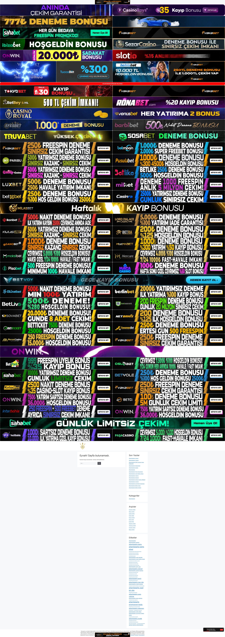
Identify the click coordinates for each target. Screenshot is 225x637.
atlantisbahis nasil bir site (136, 589)
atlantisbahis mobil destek (136, 584)
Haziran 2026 (132, 509)
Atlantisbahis (132, 469)
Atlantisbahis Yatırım (134, 475)
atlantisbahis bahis (135, 544)
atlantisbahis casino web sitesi (133, 563)
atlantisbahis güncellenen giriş (133, 572)
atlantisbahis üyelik (135, 618)
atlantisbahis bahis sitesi (136, 548)
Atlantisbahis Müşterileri (134, 465)
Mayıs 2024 (131, 529)
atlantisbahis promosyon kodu (135, 603)
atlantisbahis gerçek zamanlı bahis (134, 565)
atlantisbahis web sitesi (135, 611)
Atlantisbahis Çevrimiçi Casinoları (136, 483)
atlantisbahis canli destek (135, 557)
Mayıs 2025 (131, 511)
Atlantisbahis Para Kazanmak (136, 471)
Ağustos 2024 (132, 523)
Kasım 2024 (132, 517)
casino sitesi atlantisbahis (141, 623)
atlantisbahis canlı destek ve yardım (134, 560)
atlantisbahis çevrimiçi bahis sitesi (136, 614)
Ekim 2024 (131, 519)
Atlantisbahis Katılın (133, 467)
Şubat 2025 (131, 513)
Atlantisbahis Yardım (134, 460)
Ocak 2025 (131, 515)
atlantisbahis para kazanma (133, 592)
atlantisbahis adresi (134, 542)
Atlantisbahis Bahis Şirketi (135, 487)
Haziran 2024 (132, 527)
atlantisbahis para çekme (135, 598)
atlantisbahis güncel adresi (136, 570)
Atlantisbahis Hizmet (134, 481)
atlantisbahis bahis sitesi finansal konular (135, 551)
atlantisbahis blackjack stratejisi (134, 554)
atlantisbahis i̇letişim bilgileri (133, 576)
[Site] (56, 148)
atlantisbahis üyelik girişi (132, 620)
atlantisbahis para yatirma (135, 595)
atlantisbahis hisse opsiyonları (133, 575)
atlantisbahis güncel (135, 569)
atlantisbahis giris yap (135, 566)
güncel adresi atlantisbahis (136, 625)
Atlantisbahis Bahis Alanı (135, 485)
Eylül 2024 (131, 521)
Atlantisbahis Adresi (133, 458)
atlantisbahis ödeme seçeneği (133, 616)
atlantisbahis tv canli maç (138, 610)
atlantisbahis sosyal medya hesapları (134, 606)
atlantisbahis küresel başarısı (133, 580)
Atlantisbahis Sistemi (134, 477)
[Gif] (112, 208)
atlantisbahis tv (131, 610)
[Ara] (99, 463)
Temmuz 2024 (132, 525)
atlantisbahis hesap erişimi (133, 573)
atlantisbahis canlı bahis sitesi (137, 559)
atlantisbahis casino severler (133, 562)
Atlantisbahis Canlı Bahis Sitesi (136, 473)
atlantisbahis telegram (136, 608)
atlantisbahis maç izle (136, 582)
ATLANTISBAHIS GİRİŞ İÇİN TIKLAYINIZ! (112, 83)
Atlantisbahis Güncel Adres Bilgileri (137, 479)
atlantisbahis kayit (135, 578)
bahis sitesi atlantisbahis (132, 623)
